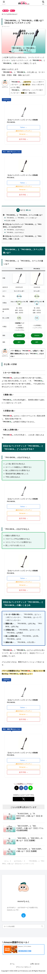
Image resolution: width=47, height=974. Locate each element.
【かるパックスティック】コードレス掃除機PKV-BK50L (22, 121)
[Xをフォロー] (23, 799)
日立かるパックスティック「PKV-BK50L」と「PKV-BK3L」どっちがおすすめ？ (22, 226)
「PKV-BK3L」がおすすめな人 (15, 232)
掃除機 (6, 10)
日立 (13, 10)
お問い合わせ (34, 964)
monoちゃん (23, 901)
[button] (42, 926)
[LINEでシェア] (30, 788)
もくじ (22, 210)
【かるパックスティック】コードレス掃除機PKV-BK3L (22, 176)
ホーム (12, 964)
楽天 (19, 342)
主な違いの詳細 (10, 220)
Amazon (19, 335)
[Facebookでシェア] (21, 788)
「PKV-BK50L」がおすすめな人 (15, 230)
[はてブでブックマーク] (26, 788)
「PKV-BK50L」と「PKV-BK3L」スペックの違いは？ (24, 215)
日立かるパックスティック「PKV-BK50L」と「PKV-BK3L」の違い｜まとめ (22, 237)
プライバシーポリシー (23, 967)
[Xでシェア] (16, 788)
